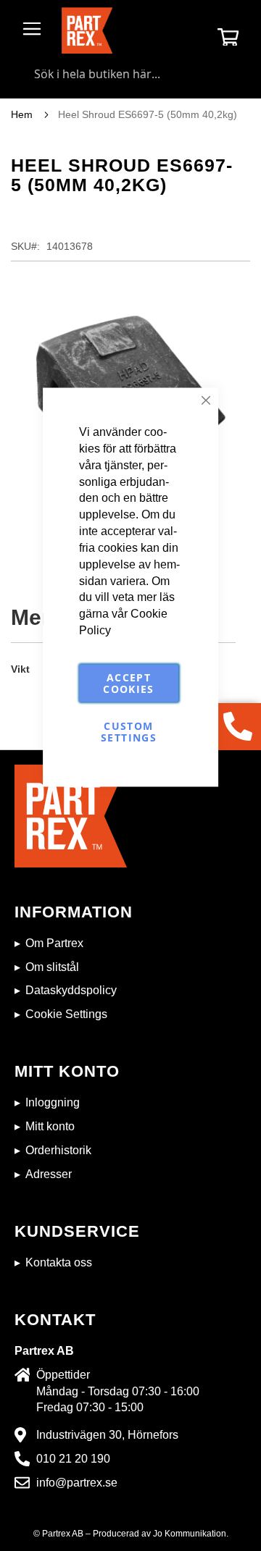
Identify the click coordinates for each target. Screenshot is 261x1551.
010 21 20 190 (73, 1459)
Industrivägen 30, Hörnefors (107, 1435)
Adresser (48, 1174)
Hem (22, 114)
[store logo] (87, 30)
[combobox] (130, 74)
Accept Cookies (128, 682)
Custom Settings (129, 731)
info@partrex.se (76, 1482)
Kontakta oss (58, 1262)
